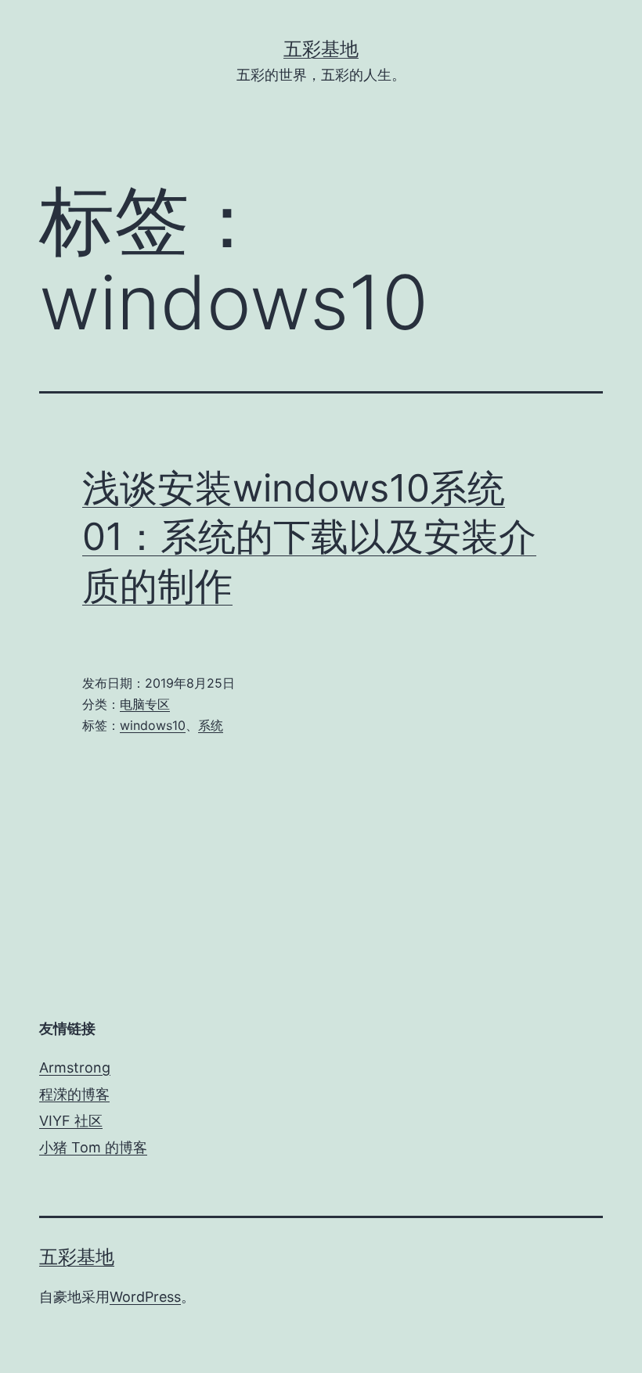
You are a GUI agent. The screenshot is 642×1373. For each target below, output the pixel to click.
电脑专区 (145, 704)
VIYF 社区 (71, 1120)
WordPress (145, 1297)
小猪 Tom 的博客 (93, 1147)
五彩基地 (321, 49)
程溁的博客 (74, 1094)
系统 (210, 725)
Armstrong (74, 1067)
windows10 (153, 725)
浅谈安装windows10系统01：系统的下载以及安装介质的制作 (309, 537)
